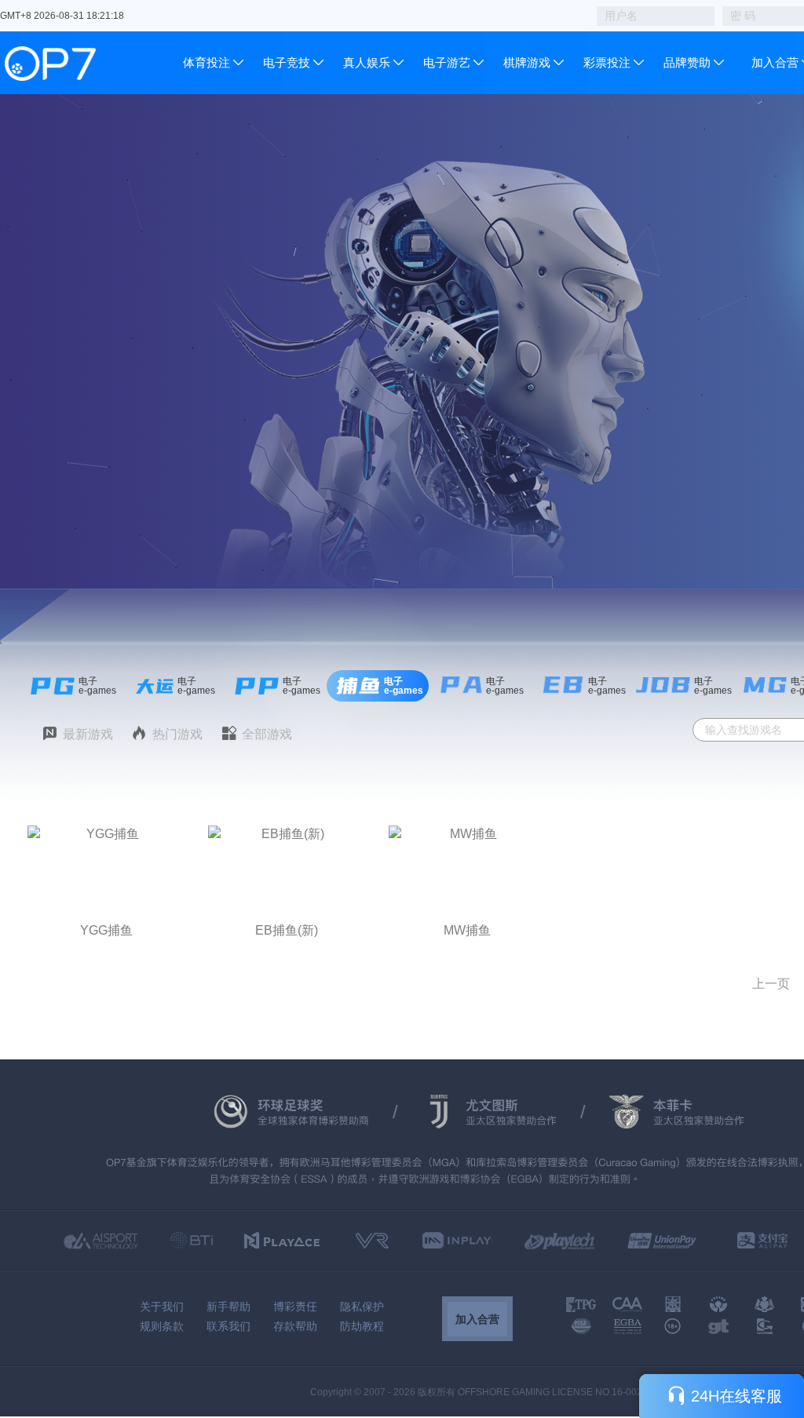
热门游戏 (177, 734)
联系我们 (228, 1326)
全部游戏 (267, 734)
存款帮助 (295, 1326)
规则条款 (162, 1326)
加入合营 (775, 62)
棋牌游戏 (526, 62)
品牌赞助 (687, 62)
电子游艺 (446, 62)
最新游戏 (88, 734)
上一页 (771, 983)
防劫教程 (362, 1326)
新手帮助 (228, 1306)
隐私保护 (362, 1306)
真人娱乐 (366, 62)
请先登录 (106, 833)
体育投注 (208, 62)
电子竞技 (286, 62)
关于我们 (162, 1306)
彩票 (595, 62)
